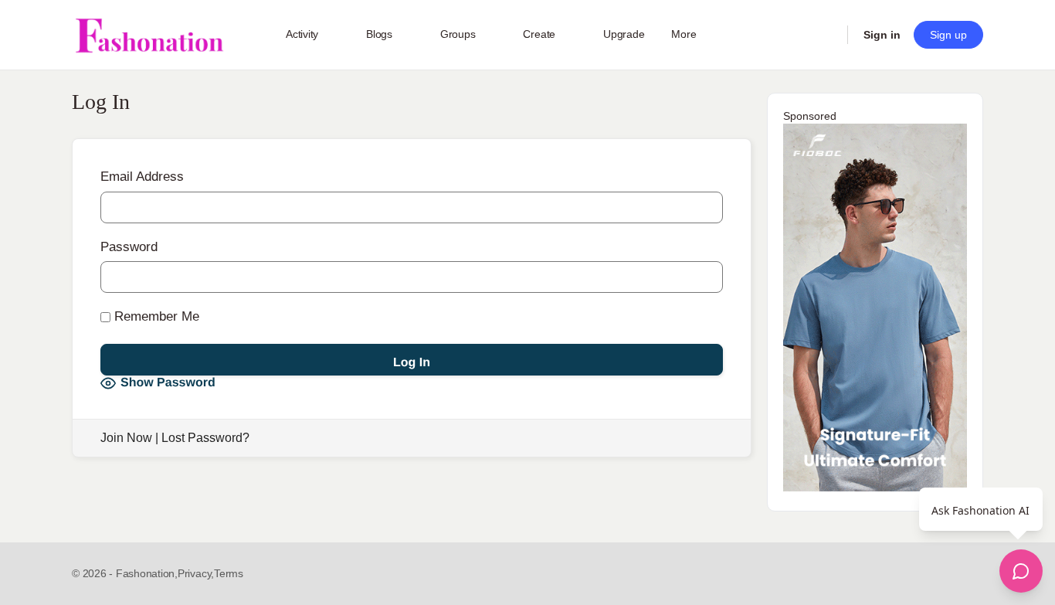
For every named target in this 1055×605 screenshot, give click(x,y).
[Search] (825, 34)
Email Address (142, 176)
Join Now (126, 437)
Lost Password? (205, 437)
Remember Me (154, 316)
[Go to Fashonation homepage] (149, 35)
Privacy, (196, 573)
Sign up (948, 35)
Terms (228, 573)
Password (129, 247)
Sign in (882, 35)
